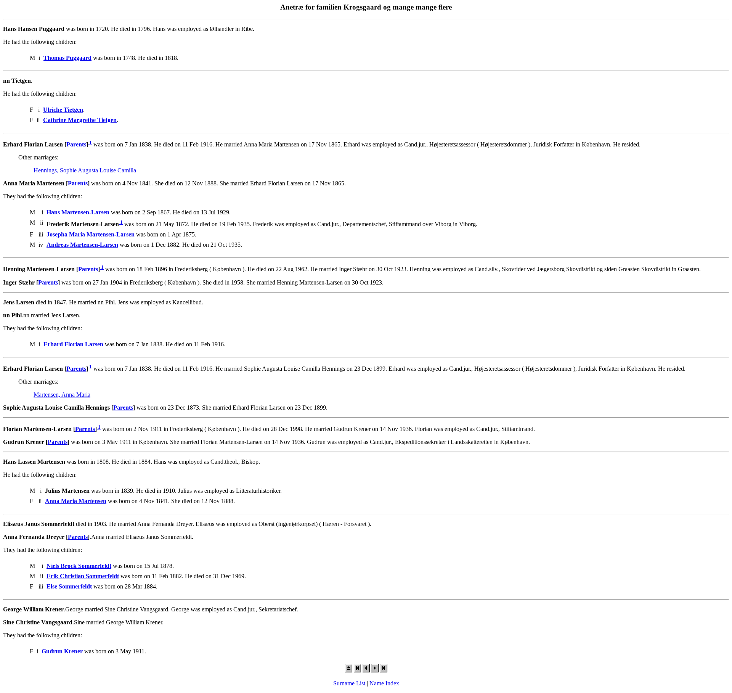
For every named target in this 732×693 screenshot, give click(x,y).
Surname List (349, 683)
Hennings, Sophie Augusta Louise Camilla (85, 170)
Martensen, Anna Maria (62, 394)
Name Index (384, 683)
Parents (76, 144)
